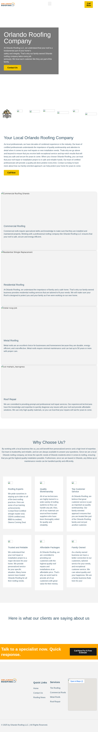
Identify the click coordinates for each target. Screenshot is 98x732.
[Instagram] (8, 687)
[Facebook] (2, 687)
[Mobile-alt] (13, 687)
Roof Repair (55, 702)
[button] (49, 4)
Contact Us (38, 693)
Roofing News (39, 697)
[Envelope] (18, 687)
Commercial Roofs (58, 693)
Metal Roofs (55, 697)
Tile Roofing (55, 688)
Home (35, 688)
